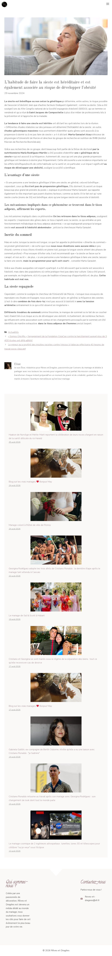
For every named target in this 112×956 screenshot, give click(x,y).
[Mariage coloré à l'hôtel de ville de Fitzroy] (56, 519)
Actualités (13, 332)
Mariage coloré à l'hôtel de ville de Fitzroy (30, 525)
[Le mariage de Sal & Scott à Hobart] (56, 609)
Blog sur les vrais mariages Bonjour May (30, 481)
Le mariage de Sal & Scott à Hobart (27, 615)
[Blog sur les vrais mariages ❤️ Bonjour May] (56, 475)
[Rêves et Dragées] (4, 4)
